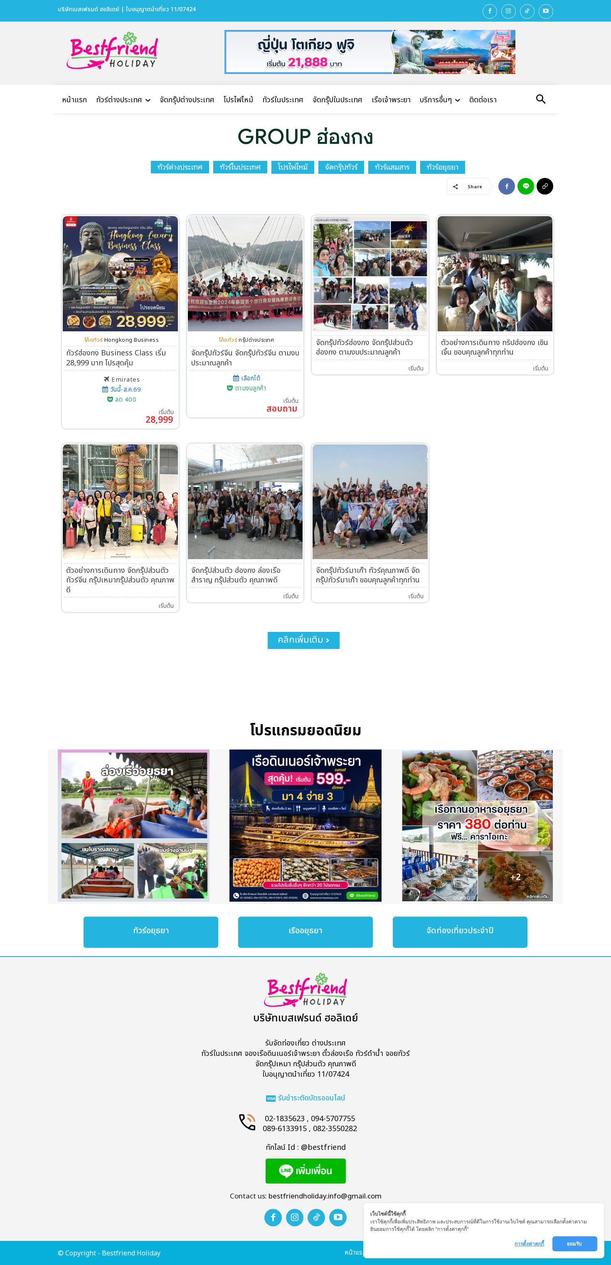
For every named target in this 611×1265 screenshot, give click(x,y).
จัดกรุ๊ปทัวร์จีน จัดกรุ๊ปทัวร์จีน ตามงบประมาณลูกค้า (245, 358)
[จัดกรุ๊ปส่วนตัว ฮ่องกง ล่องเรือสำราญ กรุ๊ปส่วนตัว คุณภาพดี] (245, 502)
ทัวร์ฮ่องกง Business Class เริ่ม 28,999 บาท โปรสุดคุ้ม (116, 358)
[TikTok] (527, 11)
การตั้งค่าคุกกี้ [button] (529, 1243)
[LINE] (525, 186)
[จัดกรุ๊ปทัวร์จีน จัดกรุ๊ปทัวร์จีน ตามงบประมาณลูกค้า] (245, 273)
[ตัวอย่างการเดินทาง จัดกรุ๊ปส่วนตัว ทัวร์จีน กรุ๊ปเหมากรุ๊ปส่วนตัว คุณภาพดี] (120, 502)
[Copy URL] (545, 186)
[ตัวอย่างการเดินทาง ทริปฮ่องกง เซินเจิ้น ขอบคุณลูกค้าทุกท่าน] (495, 273)
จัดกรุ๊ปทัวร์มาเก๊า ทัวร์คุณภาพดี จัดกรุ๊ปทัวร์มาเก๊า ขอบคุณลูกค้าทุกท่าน (368, 575)
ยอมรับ (575, 1243)
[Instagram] (508, 11)
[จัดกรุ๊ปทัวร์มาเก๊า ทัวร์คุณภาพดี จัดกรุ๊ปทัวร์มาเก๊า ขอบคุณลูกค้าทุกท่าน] (370, 502)
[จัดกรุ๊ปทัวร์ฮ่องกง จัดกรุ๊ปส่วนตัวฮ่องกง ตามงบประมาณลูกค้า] (370, 273)
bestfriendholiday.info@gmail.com (325, 1196)
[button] (540, 100)
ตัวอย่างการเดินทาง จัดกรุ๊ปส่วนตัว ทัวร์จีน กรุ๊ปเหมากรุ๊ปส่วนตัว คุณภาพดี (120, 580)
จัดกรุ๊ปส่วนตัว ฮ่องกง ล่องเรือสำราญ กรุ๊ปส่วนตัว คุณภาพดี (236, 575)
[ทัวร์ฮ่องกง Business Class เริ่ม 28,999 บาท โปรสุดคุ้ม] (120, 273)
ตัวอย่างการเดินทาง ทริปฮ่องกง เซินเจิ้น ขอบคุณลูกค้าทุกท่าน (494, 347)
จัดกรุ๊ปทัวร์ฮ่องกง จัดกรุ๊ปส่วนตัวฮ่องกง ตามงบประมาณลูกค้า (364, 347)
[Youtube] (546, 11)
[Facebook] (490, 11)
